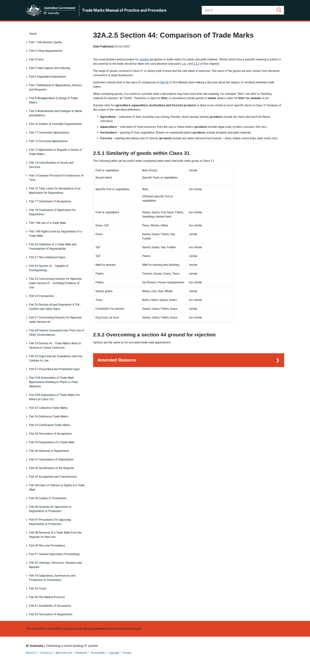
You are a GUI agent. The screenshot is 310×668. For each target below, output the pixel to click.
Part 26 (164, 82)
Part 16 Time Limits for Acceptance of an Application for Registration (55, 190)
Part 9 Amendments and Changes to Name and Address (55, 113)
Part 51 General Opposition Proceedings (54, 554)
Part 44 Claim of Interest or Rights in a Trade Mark (57, 487)
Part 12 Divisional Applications (48, 141)
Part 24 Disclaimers (41, 296)
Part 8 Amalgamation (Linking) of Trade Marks (53, 100)
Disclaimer (81, 652)
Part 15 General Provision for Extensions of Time (56, 178)
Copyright (114, 652)
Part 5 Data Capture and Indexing (49, 68)
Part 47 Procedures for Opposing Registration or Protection (50, 522)
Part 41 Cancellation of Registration (51, 459)
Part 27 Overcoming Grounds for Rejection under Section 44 (55, 320)
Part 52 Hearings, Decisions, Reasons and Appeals (55, 565)
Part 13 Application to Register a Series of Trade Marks (55, 152)
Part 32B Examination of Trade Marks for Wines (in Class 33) (54, 397)
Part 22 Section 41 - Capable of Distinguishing (49, 268)
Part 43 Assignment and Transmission (53, 476)
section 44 (146, 59)
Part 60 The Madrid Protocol (47, 597)
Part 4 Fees (36, 59)
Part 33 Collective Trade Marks (48, 408)
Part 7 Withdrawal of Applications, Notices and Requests (55, 87)
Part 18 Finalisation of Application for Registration (52, 212)
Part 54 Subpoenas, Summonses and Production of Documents (52, 578)
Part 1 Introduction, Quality (45, 42)
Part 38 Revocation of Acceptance (50, 433)
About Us (31, 652)
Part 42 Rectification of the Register (51, 468)
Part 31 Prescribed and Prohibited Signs (54, 369)
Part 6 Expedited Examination (47, 76)
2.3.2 (196, 63)
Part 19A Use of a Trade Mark (47, 223)
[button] (279, 10)
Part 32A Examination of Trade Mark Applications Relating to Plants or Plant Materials (53, 382)
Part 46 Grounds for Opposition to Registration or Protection (50, 509)
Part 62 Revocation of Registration (50, 614)
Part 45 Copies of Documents (47, 498)
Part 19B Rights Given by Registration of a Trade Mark (55, 233)
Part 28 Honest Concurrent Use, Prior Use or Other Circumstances (56, 332)
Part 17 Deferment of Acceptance (50, 201)
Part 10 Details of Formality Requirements (55, 124)
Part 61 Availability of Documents (50, 605)
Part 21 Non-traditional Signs (47, 257)
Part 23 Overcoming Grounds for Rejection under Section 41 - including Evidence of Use (55, 283)
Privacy (127, 652)
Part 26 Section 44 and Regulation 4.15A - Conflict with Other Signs (55, 307)
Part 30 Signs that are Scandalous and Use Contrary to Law (55, 358)
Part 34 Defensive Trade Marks (48, 416)
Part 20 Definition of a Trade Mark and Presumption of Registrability (52, 246)
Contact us (46, 652)
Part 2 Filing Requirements (45, 51)
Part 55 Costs (37, 588)
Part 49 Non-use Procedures (47, 545)
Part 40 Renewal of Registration (49, 451)
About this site (64, 652)
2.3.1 (185, 63)
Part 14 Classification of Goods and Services (51, 165)
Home (33, 33)
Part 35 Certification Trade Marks (49, 425)
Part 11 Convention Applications (49, 132)
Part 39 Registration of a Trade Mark (51, 442)
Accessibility (98, 652)
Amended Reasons (116, 360)
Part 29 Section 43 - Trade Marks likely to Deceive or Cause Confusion (55, 345)
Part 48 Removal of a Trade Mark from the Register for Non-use (55, 535)
